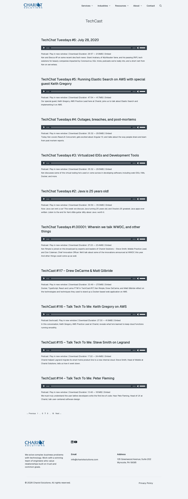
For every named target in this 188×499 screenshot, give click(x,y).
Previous (31, 413)
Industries (103, 5)
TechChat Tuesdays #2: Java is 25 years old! (75, 191)
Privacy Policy (146, 483)
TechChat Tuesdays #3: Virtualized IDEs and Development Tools (90, 155)
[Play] (44, 48)
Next (58, 413)
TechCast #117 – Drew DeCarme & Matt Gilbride (77, 270)
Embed (108, 54)
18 (53, 413)
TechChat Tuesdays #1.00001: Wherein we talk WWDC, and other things (90, 229)
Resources (120, 5)
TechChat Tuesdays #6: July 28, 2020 (70, 40)
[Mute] (138, 48)
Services (85, 5)
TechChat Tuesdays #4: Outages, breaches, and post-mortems (88, 119)
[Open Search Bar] (160, 6)
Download (73, 54)
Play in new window (58, 54)
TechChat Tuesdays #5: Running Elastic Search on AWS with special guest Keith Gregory (93, 81)
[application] (94, 48)
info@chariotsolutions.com (84, 459)
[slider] (143, 48)
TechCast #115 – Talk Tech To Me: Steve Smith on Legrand (85, 342)
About (136, 5)
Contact (151, 5)
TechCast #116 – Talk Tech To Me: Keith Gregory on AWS (84, 306)
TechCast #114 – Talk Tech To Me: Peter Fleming (77, 378)
